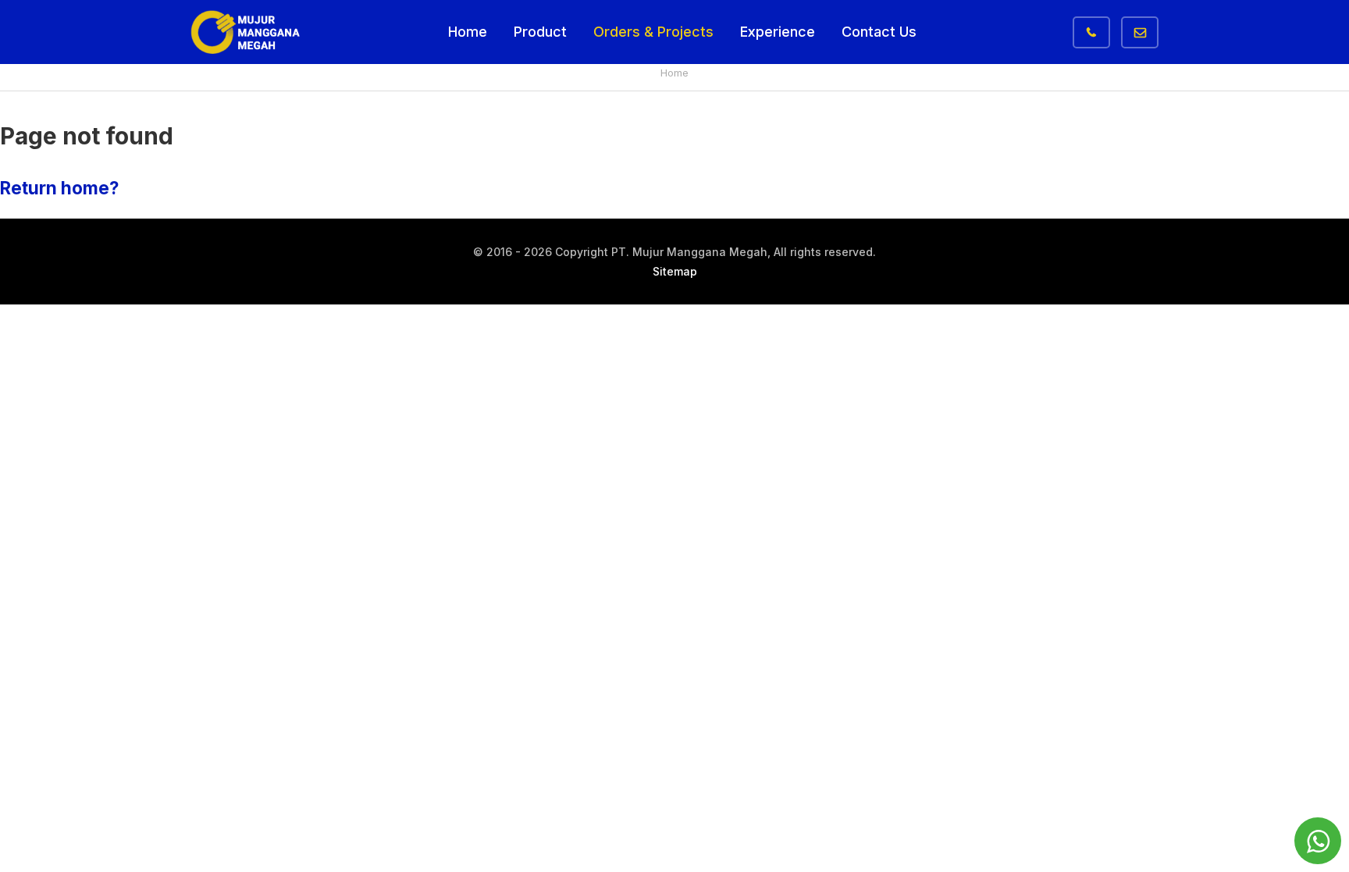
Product (540, 31)
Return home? (59, 187)
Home (467, 31)
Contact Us (879, 31)
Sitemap (675, 271)
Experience (777, 31)
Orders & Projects (653, 31)
